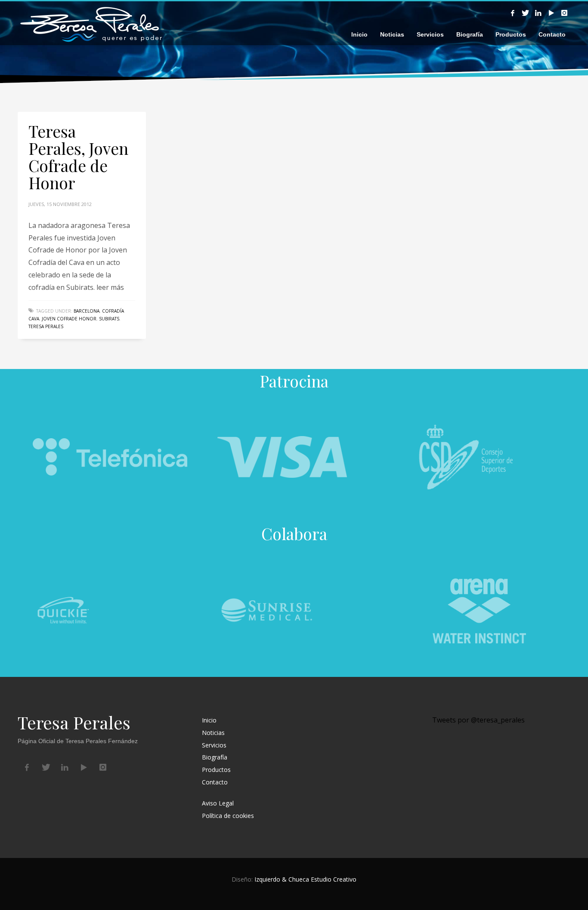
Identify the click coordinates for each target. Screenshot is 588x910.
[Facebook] (512, 12)
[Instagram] (564, 12)
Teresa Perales (45, 326)
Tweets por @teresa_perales (478, 720)
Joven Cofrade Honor (69, 319)
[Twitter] (525, 12)
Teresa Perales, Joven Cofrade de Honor (78, 156)
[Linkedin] (538, 12)
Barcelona (86, 311)
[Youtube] (551, 12)
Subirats (109, 319)
